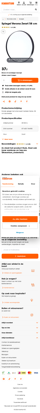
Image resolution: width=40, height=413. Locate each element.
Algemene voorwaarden (20, 388)
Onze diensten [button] (7, 333)
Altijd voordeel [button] (7, 323)
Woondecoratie (11, 19)
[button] (20, 159)
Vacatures (20, 399)
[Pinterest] (21, 101)
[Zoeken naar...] (36, 9)
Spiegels (21, 19)
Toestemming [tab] (7, 184)
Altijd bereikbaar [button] (8, 338)
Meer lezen (9, 139)
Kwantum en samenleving (10, 364)
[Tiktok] (15, 101)
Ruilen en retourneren (11, 317)
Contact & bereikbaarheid (11, 342)
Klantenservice (9, 288)
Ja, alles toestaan (20, 219)
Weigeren (20, 233)
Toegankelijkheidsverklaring (11, 367)
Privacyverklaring (20, 395)
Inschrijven (21, 256)
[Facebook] (27, 101)
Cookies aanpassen (19, 226)
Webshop (5, 351)
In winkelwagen (26, 80)
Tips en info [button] (6, 328)
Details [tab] (21, 184)
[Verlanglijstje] (3, 31)
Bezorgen (5, 354)
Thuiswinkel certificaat (20, 402)
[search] (20, 9)
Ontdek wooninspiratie (12, 302)
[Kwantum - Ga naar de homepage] (8, 3)
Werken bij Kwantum (8, 360)
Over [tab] (33, 184)
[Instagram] (10, 101)
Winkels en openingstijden (13, 273)
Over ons (20, 384)
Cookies (20, 391)
